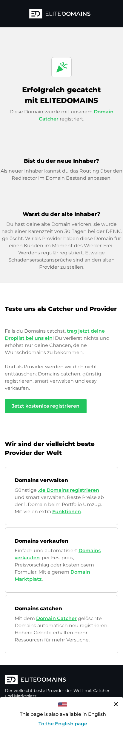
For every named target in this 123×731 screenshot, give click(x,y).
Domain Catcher (56, 618)
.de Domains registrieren (68, 490)
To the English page (63, 724)
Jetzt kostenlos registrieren (45, 406)
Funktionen (66, 511)
